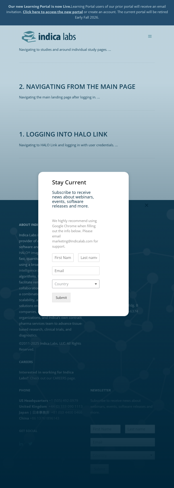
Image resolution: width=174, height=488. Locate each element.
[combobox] (75, 284)
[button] (146, 205)
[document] (87, 244)
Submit (61, 297)
